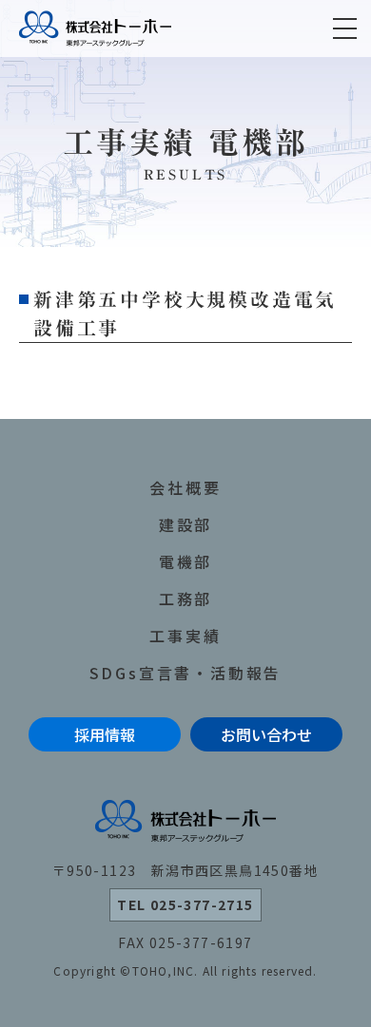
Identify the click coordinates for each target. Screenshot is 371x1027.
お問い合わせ (266, 734)
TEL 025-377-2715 (185, 904)
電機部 (185, 561)
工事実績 (185, 635)
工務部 (185, 598)
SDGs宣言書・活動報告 (186, 672)
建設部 (185, 524)
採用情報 (104, 734)
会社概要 (185, 487)
